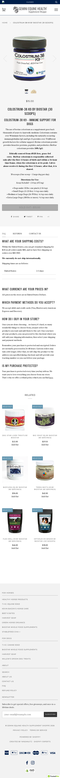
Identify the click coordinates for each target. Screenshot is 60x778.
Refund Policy (9, 690)
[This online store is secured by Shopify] (30, 772)
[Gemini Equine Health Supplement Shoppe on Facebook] (27, 764)
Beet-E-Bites (8, 613)
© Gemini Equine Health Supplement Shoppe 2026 (30, 726)
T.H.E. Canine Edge (11, 645)
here (51, 377)
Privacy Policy (20, 730)
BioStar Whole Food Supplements (19, 627)
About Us (7, 677)
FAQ (4, 686)
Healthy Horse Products (15, 599)
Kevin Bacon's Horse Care (15, 609)
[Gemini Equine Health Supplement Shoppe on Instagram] (33, 764)
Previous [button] (7, 58)
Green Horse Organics (13, 623)
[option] (30, 58)
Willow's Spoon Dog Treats (16, 659)
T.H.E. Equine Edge (11, 604)
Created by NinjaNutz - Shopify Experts (30, 742)
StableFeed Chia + (11, 632)
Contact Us (8, 681)
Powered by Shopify (30, 737)
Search (5, 672)
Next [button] (53, 58)
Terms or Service (38, 730)
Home (5, 23)
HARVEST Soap (9, 618)
